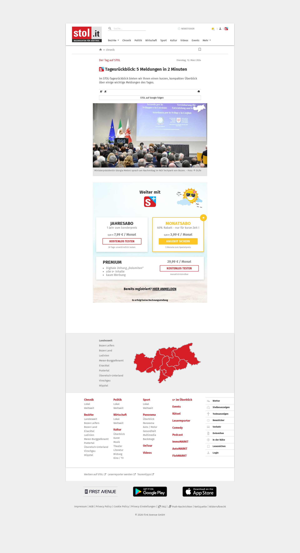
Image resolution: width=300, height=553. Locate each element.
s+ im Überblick (182, 399)
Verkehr (217, 426)
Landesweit (105, 340)
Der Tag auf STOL (109, 60)
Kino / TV (118, 458)
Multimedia (149, 435)
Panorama (149, 414)
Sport (163, 40)
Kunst (116, 437)
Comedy (177, 427)
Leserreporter (181, 420)
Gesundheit (149, 431)
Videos (184, 40)
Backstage (149, 439)
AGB (91, 506)
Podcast (177, 434)
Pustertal (104, 370)
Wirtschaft (151, 40)
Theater (117, 446)
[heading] (150, 69)
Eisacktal (104, 365)
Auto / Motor (150, 427)
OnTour (147, 445)
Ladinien (104, 355)
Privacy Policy (104, 506)
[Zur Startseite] (100, 49)
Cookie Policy (121, 506)
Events (195, 40)
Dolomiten (218, 433)
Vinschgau (104, 380)
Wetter (216, 400)
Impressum (80, 506)
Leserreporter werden (120, 474)
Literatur (118, 450)
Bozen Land (105, 350)
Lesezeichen (219, 446)
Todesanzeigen (220, 413)
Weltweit (89, 408)
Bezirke (112, 40)
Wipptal (103, 385)
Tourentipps (144, 474)
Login (216, 452)
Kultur (173, 40)
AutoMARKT (179, 448)
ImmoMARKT (180, 441)
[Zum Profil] (220, 28)
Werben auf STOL (93, 474)
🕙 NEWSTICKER (186, 28)
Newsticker (218, 420)
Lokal (87, 404)
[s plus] (226, 28)
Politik (138, 40)
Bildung (117, 454)
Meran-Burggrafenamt (111, 360)
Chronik (126, 40)
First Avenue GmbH (154, 514)
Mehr (205, 40)
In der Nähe (219, 439)
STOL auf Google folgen (152, 97)
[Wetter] (213, 28)
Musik (116, 442)
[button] (200, 49)
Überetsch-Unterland (111, 375)
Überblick (119, 434)
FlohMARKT (179, 455)
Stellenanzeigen (221, 407)
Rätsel (176, 413)
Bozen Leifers (106, 345)
